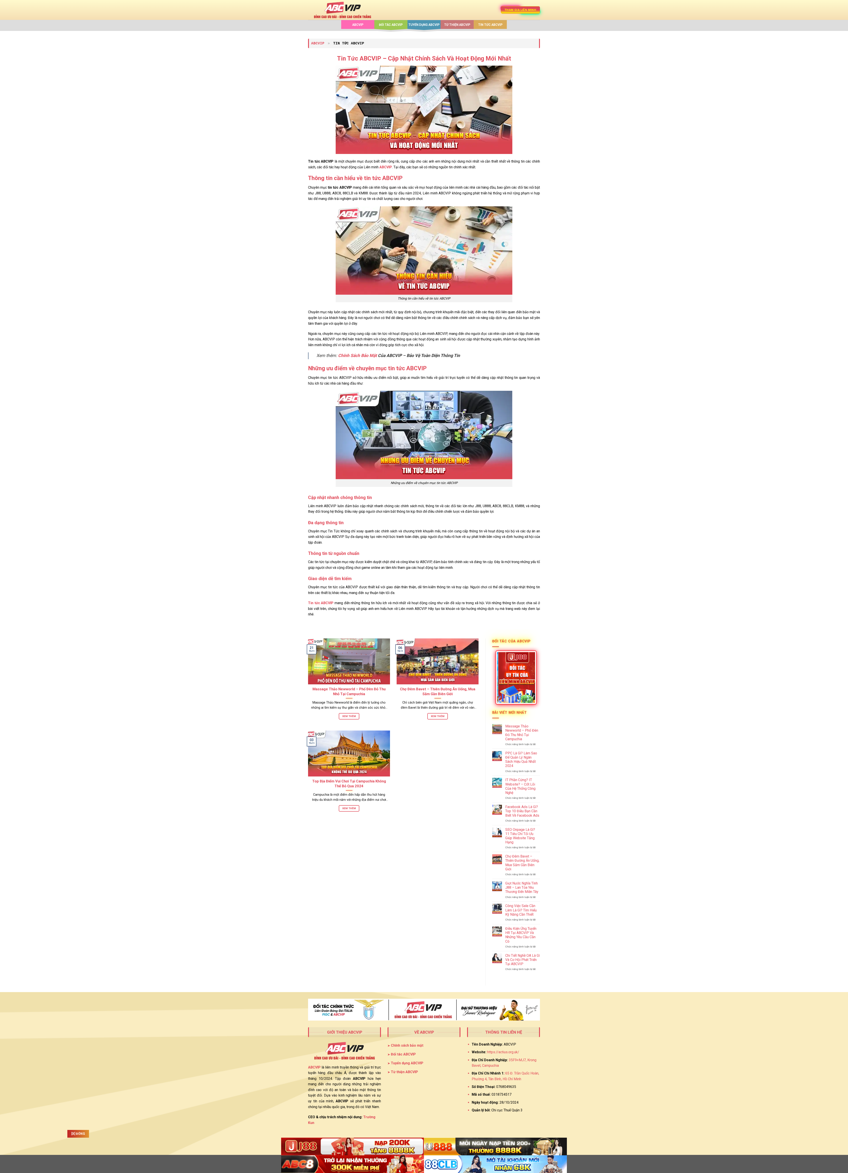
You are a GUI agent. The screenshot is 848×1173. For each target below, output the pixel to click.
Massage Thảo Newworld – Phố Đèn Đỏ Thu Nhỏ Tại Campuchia (349, 691)
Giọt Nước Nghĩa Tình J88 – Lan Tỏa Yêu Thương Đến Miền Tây (521, 887)
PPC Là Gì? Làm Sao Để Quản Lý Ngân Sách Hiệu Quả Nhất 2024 (521, 759)
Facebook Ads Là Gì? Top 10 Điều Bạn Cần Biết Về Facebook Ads (522, 811)
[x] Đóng (78, 1133)
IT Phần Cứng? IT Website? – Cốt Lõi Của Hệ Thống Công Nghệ (520, 786)
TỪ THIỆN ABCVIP (457, 25)
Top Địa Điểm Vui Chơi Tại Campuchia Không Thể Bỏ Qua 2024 (349, 783)
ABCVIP (357, 25)
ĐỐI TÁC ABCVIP (391, 25)
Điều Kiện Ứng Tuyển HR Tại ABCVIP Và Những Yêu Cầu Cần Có (520, 934)
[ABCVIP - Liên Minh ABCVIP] (342, 10)
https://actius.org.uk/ (503, 1052)
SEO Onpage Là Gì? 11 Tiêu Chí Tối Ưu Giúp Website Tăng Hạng (520, 836)
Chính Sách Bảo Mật (357, 355)
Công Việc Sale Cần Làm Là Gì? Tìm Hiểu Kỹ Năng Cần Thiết (521, 910)
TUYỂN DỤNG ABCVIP (424, 25)
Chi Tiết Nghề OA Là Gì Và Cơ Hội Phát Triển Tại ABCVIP (522, 959)
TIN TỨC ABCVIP (490, 25)
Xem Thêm (349, 716)
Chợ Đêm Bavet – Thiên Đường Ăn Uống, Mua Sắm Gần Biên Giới (437, 691)
